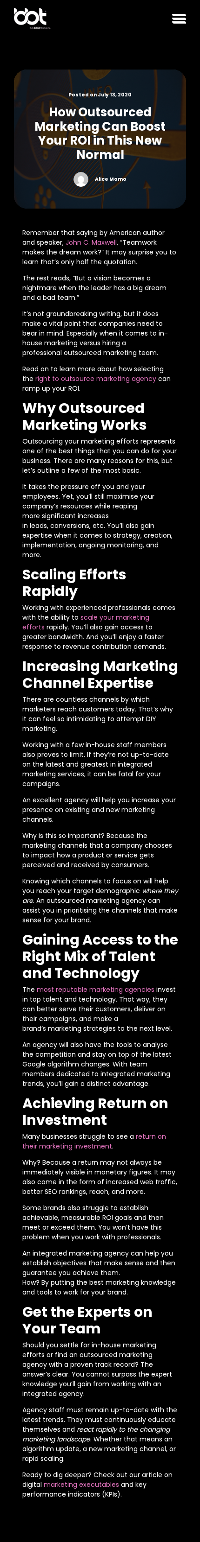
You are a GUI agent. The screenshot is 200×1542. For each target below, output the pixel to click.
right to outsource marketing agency (95, 378)
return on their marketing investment (94, 1141)
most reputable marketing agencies (95, 989)
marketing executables (81, 1484)
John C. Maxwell (91, 242)
